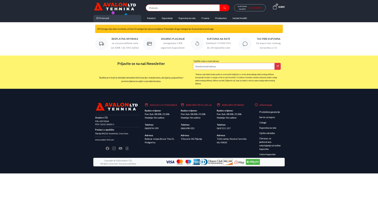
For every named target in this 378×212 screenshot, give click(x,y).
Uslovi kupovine (267, 154)
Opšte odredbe (267, 133)
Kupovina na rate (267, 127)
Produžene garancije (269, 111)
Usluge (262, 122)
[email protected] (103, 136)
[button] (279, 7)
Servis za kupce (267, 117)
